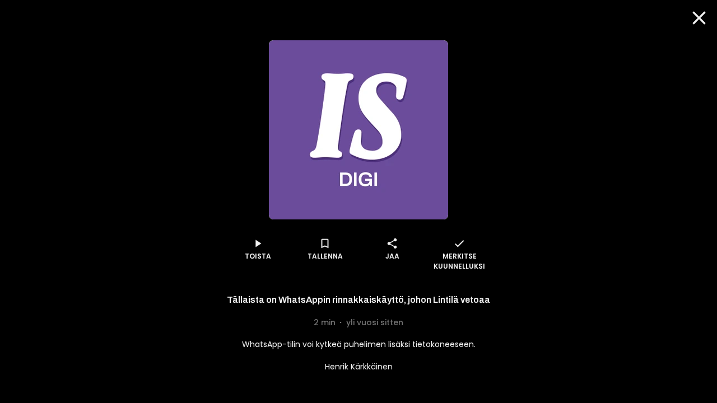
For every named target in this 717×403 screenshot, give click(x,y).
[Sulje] (699, 18)
